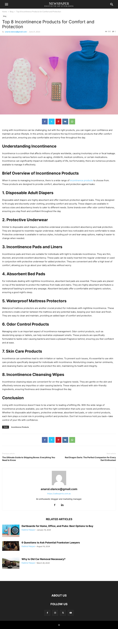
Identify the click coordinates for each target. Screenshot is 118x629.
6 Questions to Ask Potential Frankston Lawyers (51, 542)
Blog (11, 11)
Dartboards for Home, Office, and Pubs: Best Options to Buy (57, 526)
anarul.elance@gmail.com (16, 32)
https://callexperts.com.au (59, 493)
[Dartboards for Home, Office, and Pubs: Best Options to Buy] (10, 531)
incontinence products (81, 180)
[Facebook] (45, 121)
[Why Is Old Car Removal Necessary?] (10, 563)
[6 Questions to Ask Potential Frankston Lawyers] (10, 546)
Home (4, 11)
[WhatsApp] (72, 121)
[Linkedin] (62, 505)
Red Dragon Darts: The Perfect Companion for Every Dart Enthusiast (90, 458)
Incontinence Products (20, 427)
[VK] (65, 121)
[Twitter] (52, 121)
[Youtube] (71, 612)
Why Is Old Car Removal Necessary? (43, 559)
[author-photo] (59, 485)
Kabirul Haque (28, 529)
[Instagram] (55, 612)
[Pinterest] (58, 121)
